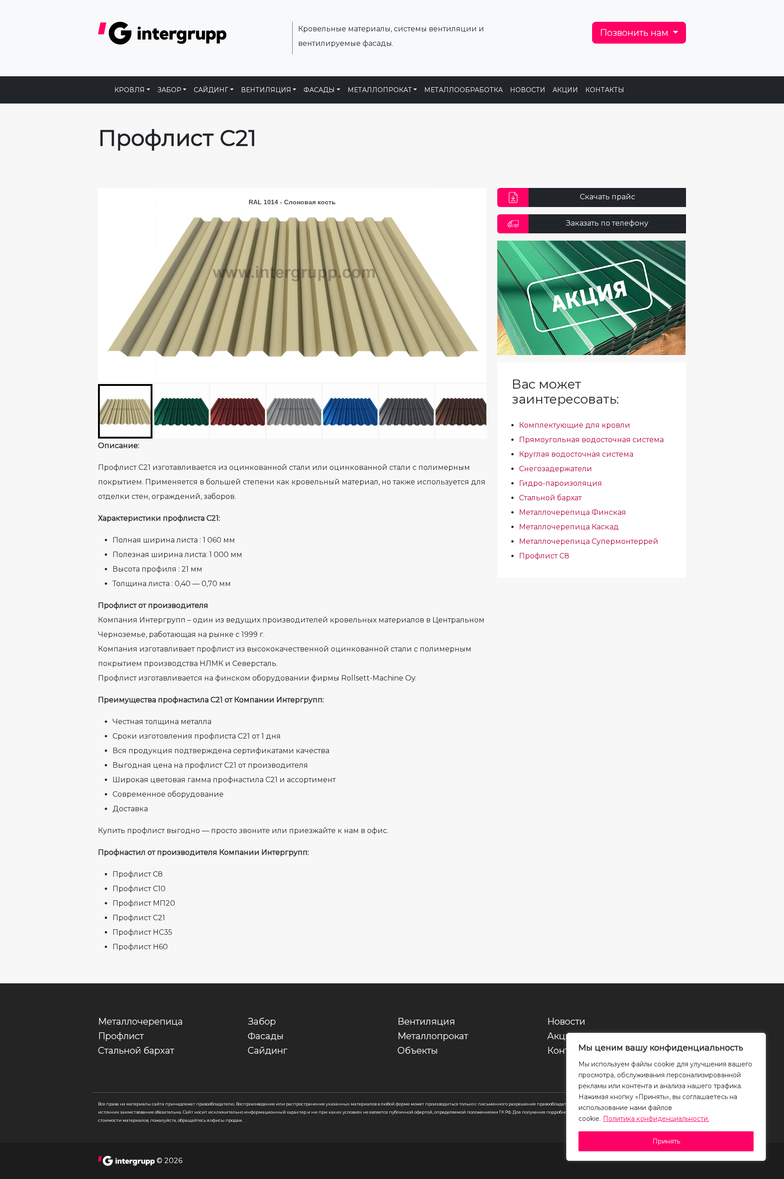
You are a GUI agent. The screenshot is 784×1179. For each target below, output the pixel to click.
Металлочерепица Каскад (569, 527)
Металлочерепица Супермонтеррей (588, 541)
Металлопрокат (380, 90)
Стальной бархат (550, 497)
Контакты (604, 90)
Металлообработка (463, 90)
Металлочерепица (140, 1021)
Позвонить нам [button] (635, 32)
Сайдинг (211, 90)
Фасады (319, 90)
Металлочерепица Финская (572, 512)
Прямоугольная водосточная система (591, 439)
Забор (169, 90)
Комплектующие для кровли (574, 425)
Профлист (121, 1036)
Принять (666, 1141)
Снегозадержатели (555, 468)
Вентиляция (266, 90)
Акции (565, 90)
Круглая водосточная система (576, 454)
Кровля (129, 90)
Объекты (417, 1050)
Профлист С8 (544, 556)
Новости (527, 90)
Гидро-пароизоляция (560, 483)
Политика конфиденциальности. (656, 1119)
